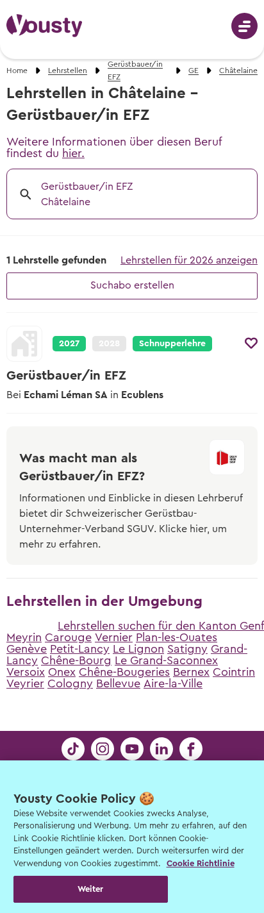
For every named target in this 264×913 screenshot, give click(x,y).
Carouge (68, 637)
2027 (69, 343)
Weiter (91, 889)
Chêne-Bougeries (124, 672)
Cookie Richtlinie (201, 863)
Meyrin (24, 637)
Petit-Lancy (80, 649)
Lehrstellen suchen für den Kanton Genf (161, 626)
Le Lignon (138, 649)
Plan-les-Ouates (176, 637)
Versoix (25, 672)
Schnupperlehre (172, 343)
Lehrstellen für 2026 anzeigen (189, 260)
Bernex (191, 672)
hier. (73, 153)
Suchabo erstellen (132, 285)
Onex (62, 672)
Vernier (114, 637)
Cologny (70, 683)
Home (17, 70)
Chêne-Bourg (76, 660)
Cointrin (234, 672)
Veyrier (25, 683)
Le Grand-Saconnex (166, 660)
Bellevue (118, 683)
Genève (26, 649)
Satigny (187, 649)
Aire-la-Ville (173, 683)
